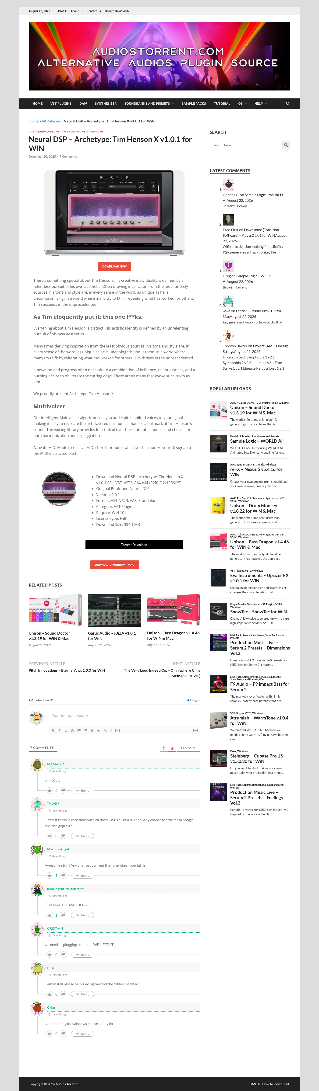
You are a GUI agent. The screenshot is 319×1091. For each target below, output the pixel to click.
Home (38, 103)
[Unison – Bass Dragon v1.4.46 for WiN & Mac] (173, 611)
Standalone (45, 131)
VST (58, 131)
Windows (97, 131)
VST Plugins (60, 103)
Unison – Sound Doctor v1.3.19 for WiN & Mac (49, 636)
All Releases (51, 121)
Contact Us (94, 11)
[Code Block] (98, 730)
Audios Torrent (67, 1084)
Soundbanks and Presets (147, 103)
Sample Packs (194, 103)
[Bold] (53, 730)
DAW (83, 103)
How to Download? (117, 11)
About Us (76, 11)
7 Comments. (69, 156)
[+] (117, 730)
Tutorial (222, 103)
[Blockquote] (92, 730)
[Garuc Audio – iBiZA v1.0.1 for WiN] (114, 612)
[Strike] (72, 730)
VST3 (85, 131)
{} (111, 730)
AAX (31, 131)
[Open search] (287, 103)
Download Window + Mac (114, 564)
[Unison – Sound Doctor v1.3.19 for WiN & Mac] (55, 612)
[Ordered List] (79, 730)
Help (259, 103)
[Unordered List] (85, 730)
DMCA (62, 11)
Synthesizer (106, 103)
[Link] (105, 730)
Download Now (114, 266)
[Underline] (66, 730)
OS (240, 103)
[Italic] (59, 730)
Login (195, 700)
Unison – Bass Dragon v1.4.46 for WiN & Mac (173, 635)
